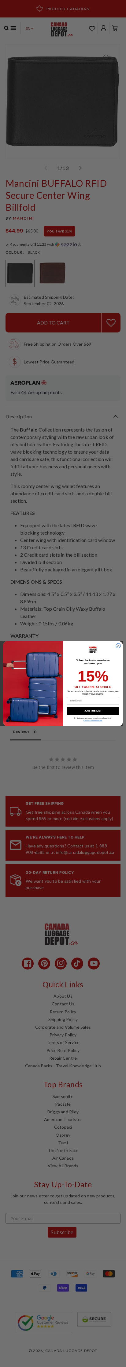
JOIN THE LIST (93, 710)
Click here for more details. (92, 720)
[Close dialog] (118, 645)
